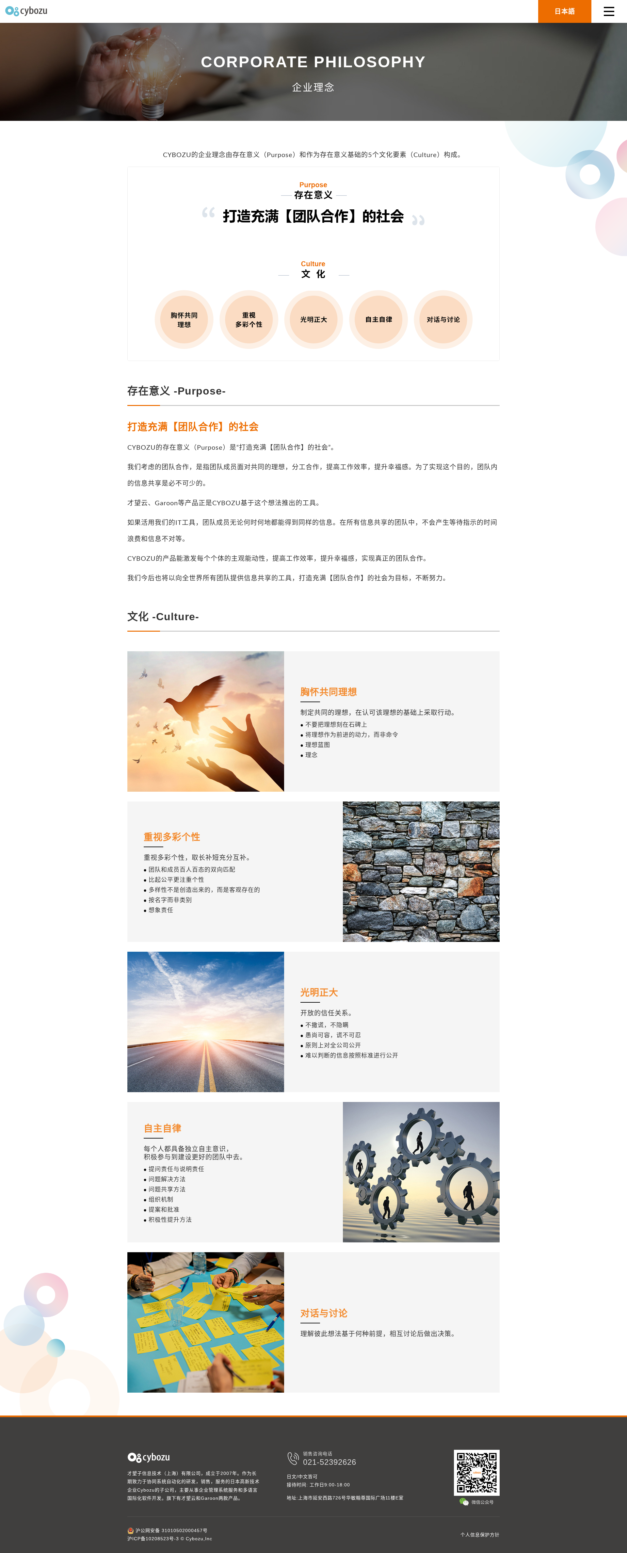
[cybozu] (26, 11)
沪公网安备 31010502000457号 (171, 1530)
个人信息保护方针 (480, 1534)
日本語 (565, 11)
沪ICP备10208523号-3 (153, 1538)
